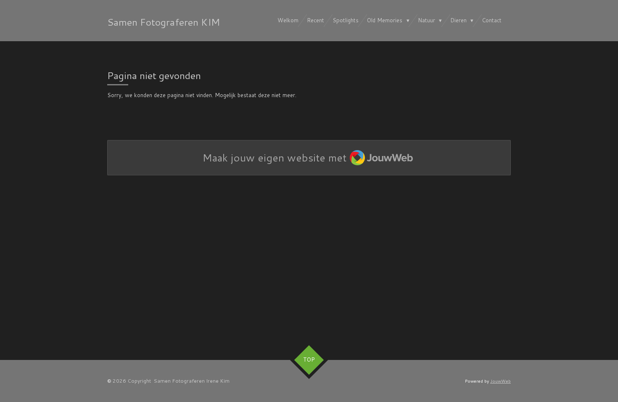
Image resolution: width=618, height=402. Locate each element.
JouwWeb (500, 381)
